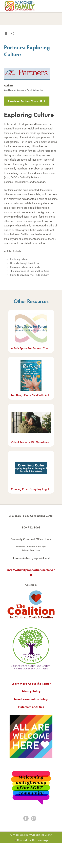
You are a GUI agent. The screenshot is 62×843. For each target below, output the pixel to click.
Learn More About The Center (31, 683)
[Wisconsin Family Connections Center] (19, 6)
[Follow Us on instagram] (33, 819)
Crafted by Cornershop (32, 840)
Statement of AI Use (31, 707)
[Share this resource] (12, 33)
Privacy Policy (31, 691)
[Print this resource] (6, 33)
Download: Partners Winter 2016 (26, 101)
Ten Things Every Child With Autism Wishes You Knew (31, 395)
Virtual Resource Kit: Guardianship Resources (31, 442)
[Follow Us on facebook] (26, 819)
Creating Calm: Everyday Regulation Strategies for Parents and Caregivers (31, 489)
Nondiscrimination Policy (31, 699)
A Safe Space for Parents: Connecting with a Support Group (31, 348)
